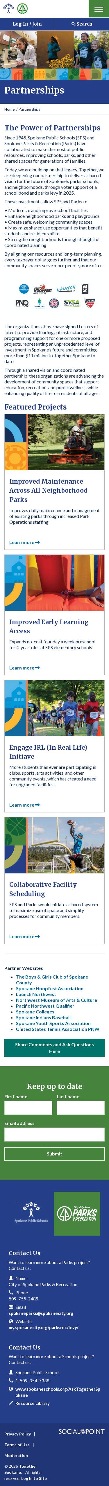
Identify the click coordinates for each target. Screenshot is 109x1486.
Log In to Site (34, 1478)
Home (9, 109)
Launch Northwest (36, 994)
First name (15, 1096)
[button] (99, 8)
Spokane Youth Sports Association (53, 1023)
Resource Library (32, 1403)
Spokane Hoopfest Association (49, 988)
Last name (68, 1096)
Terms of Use (17, 1444)
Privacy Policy (17, 1433)
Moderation (16, 1455)
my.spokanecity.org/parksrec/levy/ (43, 1327)
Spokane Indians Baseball (43, 1017)
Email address (19, 1123)
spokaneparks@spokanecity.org (41, 1313)
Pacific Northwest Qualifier (45, 1005)
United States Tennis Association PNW (57, 1029)
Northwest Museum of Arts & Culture (56, 1000)
